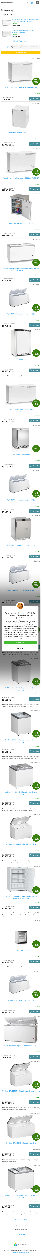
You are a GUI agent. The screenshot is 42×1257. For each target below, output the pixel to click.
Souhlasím (21, 642)
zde (20, 638)
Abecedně (34, 47)
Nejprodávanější (24, 47)
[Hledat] (27, 3)
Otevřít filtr (21, 52)
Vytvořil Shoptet (23, 1244)
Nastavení (20, 648)
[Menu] (37, 3)
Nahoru (22, 1234)
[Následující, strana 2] (21, 1225)
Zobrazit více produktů (20, 41)
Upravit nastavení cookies (21, 1252)
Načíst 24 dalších (21, 1219)
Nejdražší (14, 47)
